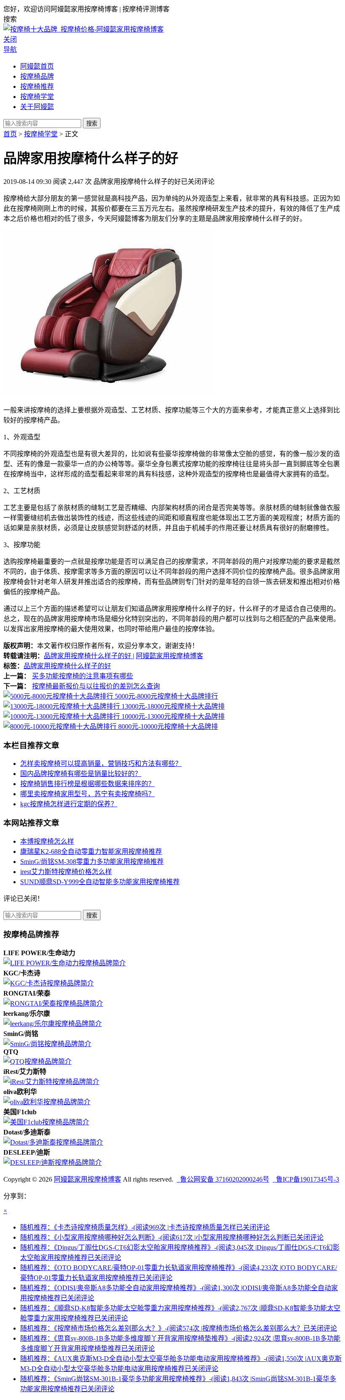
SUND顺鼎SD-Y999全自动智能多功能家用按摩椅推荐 (100, 881)
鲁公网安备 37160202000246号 (223, 1179)
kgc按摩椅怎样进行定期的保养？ (68, 804)
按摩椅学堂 (37, 96)
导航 (10, 49)
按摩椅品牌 (37, 76)
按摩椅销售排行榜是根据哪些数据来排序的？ (87, 783)
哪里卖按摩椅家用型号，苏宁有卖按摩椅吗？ (87, 793)
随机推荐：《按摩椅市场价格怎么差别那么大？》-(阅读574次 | (178, 1328)
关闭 (10, 39)
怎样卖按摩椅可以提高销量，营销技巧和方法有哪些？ (101, 763)
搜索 (91, 123)
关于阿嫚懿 (37, 106)
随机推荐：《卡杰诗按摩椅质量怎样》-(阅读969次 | (145, 1227)
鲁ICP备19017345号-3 (306, 1179)
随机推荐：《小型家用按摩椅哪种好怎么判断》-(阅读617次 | (172, 1237)
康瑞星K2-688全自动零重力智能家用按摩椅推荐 (91, 851)
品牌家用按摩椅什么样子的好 (88, 655)
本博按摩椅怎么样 (47, 841)
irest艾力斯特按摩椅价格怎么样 (66, 871)
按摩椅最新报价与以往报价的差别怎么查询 (96, 686)
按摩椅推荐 (37, 86)
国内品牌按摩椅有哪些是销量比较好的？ (80, 773)
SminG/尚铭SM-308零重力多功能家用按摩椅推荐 (92, 861)
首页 (10, 134)
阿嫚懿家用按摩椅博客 (169, 655)
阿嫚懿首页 (37, 66)
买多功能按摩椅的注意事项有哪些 (82, 676)
